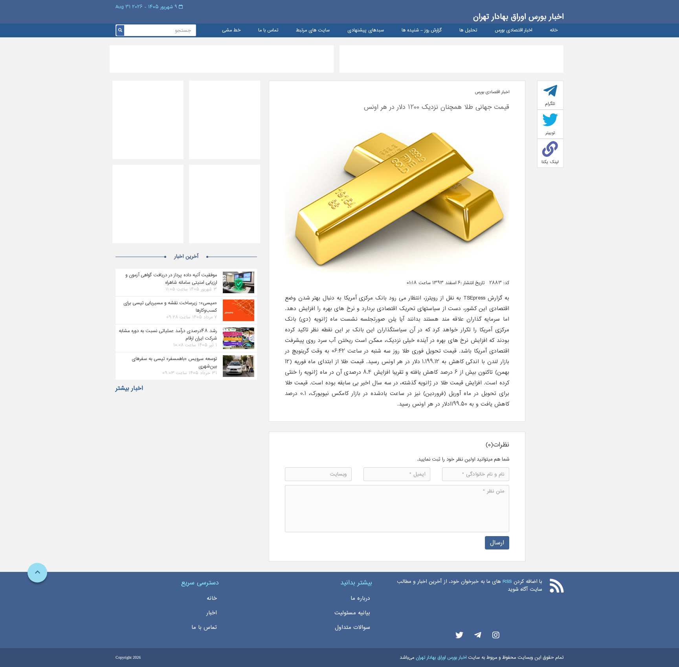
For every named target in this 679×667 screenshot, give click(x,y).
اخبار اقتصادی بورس (513, 30)
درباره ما (360, 598)
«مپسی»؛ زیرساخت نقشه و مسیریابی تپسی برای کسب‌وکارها (170, 306)
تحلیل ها (468, 30)
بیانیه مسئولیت (352, 613)
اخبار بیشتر (129, 388)
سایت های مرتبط (313, 30)
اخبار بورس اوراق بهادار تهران (518, 17)
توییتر (550, 133)
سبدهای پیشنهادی (365, 30)
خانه (554, 30)
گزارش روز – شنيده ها (422, 30)
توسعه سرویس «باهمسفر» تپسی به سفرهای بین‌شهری (174, 362)
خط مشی (231, 30)
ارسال (497, 542)
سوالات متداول (352, 627)
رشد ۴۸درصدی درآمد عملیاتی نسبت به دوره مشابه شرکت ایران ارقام (168, 334)
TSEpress (473, 298)
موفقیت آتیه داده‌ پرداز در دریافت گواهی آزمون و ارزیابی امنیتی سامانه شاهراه (171, 279)
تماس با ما (268, 30)
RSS (507, 581)
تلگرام (550, 104)
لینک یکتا (550, 162)
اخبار (211, 613)
